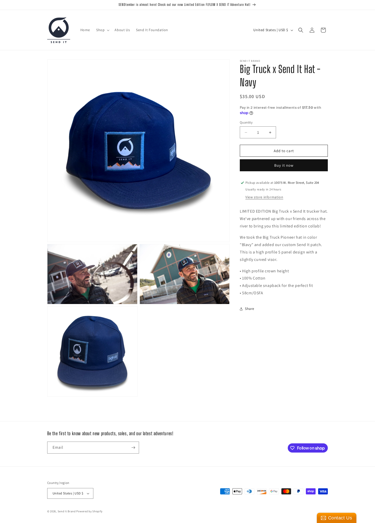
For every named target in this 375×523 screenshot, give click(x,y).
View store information (264, 197)
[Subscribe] (133, 448)
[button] (102, 30)
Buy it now (284, 165)
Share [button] (249, 308)
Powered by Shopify (89, 511)
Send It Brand (67, 511)
